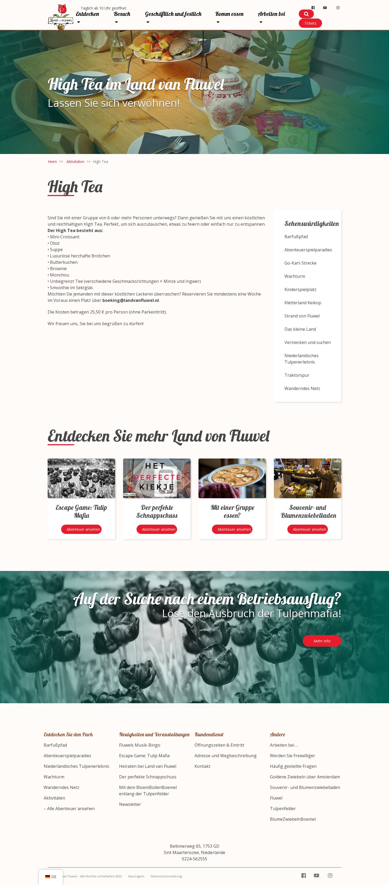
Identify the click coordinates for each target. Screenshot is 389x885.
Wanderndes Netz (302, 388)
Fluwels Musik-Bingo (139, 745)
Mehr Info (322, 640)
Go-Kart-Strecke (300, 263)
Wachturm (294, 276)
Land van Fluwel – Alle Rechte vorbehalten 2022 (88, 876)
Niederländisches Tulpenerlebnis (301, 359)
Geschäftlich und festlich (173, 13)
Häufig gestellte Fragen (293, 766)
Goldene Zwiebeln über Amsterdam (305, 777)
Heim (52, 161)
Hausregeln (136, 876)
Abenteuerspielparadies (308, 250)
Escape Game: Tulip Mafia (144, 756)
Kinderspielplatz (300, 289)
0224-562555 (194, 859)
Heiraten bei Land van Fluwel (147, 766)
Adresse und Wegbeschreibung (226, 756)
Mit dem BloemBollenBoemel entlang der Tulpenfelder (148, 790)
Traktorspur (296, 375)
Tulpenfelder (283, 808)
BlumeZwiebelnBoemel (293, 819)
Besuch (122, 13)
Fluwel (276, 798)
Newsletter (130, 804)
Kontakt (202, 766)
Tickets (310, 23)
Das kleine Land (300, 329)
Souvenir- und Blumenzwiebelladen (305, 787)
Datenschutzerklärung (166, 876)
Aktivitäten (75, 161)
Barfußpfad (296, 236)
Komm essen (229, 13)
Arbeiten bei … (284, 745)
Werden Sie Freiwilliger (292, 756)
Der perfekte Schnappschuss (148, 777)
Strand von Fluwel (302, 316)
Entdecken (87, 13)
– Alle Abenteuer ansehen (69, 808)
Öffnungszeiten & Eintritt (219, 745)
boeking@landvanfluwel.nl (130, 300)
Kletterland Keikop (302, 303)
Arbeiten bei (271, 13)
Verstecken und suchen (307, 342)
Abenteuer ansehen (83, 529)
